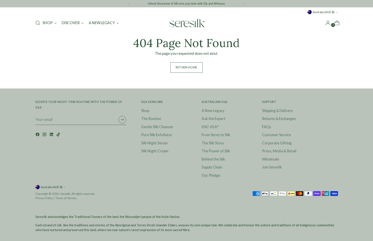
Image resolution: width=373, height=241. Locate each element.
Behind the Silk (213, 159)
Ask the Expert (213, 118)
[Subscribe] (122, 119)
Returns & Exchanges (279, 118)
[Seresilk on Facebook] (38, 135)
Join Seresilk (272, 167)
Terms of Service (65, 198)
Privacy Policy (44, 198)
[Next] (244, 3)
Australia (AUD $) (324, 12)
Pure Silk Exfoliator (156, 134)
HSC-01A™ (210, 126)
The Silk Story (213, 143)
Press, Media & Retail (279, 151)
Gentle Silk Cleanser (157, 126)
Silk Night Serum (154, 143)
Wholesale (270, 159)
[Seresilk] (186, 23)
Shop (145, 110)
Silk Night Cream (154, 151)
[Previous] (129, 3)
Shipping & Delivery (277, 110)
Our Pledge (211, 175)
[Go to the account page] (326, 23)
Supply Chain (212, 167)
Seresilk (65, 193)
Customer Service (276, 134)
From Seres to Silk (216, 134)
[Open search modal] (37, 23)
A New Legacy (213, 110)
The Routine (151, 118)
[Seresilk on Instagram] (44, 135)
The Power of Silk (216, 151)
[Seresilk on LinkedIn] (51, 135)
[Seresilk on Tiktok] (58, 135)
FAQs (266, 126)
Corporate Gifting (277, 143)
